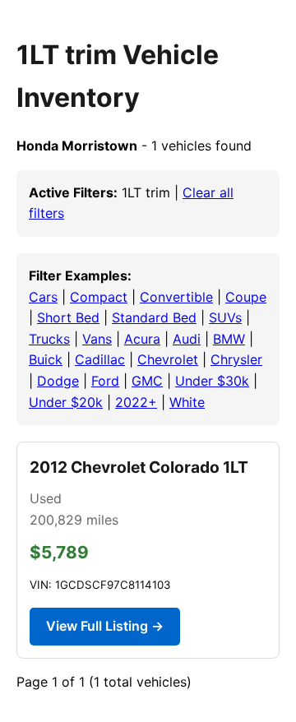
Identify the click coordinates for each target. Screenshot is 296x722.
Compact (98, 297)
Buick (45, 359)
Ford (105, 381)
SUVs (225, 317)
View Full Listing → (105, 626)
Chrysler (236, 359)
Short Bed (68, 317)
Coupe (245, 297)
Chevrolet (167, 359)
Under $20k (66, 402)
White (187, 402)
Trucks (49, 339)
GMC (147, 381)
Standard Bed (154, 317)
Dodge (58, 381)
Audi (187, 339)
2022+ (136, 402)
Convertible (176, 297)
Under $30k (212, 381)
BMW (229, 339)
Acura (142, 339)
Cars (43, 297)
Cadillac (100, 359)
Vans (97, 339)
